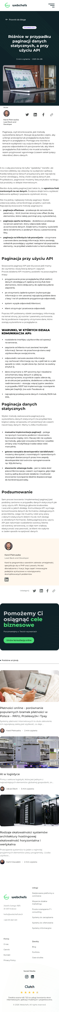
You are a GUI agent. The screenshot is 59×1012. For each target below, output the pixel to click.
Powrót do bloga (17, 19)
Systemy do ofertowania (42, 923)
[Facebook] (43, 115)
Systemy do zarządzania (42, 917)
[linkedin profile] (7, 581)
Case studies (37, 957)
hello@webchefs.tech (13, 914)
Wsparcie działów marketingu (39, 902)
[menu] (51, 5)
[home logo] (16, 5)
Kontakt (7, 955)
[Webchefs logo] (15, 897)
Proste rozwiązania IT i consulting (42, 910)
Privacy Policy (10, 960)
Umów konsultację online (18, 640)
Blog (34, 947)
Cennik (7, 949)
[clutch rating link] (29, 987)
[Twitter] (27, 115)
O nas (6, 944)
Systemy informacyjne (41, 928)
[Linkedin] (35, 115)
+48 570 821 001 (10, 920)
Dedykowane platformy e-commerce (43, 894)
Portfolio (36, 952)
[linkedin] (32, 977)
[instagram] (26, 977)
